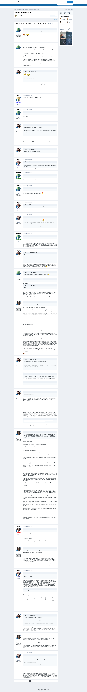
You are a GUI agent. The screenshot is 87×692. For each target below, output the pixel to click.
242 (34, 23)
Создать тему (54, 19)
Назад (17, 23)
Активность (30, 4)
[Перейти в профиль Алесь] (18, 99)
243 (36, 23)
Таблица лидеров (36, 4)
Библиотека (19, 4)
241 (32, 23)
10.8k (19, 130)
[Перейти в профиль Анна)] (16, 16)
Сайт (15, 4)
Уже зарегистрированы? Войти (61, 1)
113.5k (19, 104)
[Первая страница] (15, 23)
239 (28, 23)
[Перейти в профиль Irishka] (60, 19)
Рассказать (47, 15)
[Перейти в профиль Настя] (18, 303)
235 (19, 23)
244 (38, 23)
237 (23, 23)
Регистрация (70, 1)
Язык (39, 689)
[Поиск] (72, 4)
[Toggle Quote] (24, 29)
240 (30, 23)
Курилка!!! (24, 16)
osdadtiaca (18, 26)
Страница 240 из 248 (50, 23)
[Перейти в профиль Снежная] (18, 72)
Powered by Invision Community (43, 690)
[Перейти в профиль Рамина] (60, 22)
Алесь (18, 95)
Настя (18, 299)
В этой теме (68, 4)
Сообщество (25, 4)
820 (18, 34)
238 (26, 23)
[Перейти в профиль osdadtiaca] (18, 30)
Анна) (21, 15)
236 (21, 23)
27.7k (19, 307)
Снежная (32, 29)
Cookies (48, 689)
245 (40, 23)
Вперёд (43, 23)
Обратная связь (43, 689)
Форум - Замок (17, 1)
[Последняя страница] (45, 23)
